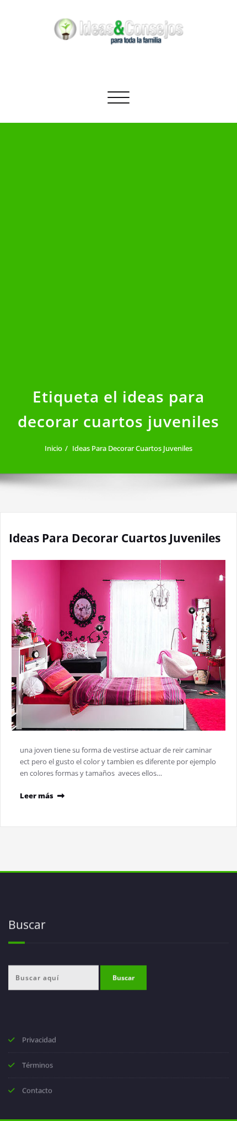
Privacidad (39, 1041)
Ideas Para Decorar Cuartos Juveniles (132, 448)
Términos (37, 1066)
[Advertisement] (118, 260)
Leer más (36, 796)
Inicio (53, 448)
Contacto (37, 1091)
